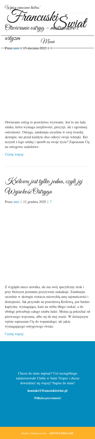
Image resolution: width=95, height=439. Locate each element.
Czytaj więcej (14, 154)
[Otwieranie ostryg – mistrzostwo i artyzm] (47, 84)
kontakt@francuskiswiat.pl (47, 390)
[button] (39, 358)
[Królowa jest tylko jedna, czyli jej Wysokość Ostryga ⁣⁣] (47, 243)
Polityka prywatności (47, 398)
